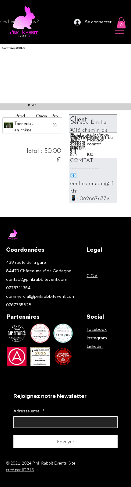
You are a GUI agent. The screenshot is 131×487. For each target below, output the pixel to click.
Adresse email (28, 411)
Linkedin (95, 346)
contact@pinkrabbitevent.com (36, 279)
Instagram (97, 338)
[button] (121, 22)
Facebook (97, 329)
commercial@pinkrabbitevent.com (41, 296)
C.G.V (92, 275)
